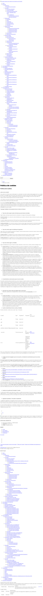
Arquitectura (5, 160)
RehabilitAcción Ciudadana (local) (13, 562)
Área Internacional (10, 37)
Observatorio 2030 (10, 41)
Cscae (4, 429)
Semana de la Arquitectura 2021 (13, 513)
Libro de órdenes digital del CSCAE (13, 527)
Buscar (1, 177)
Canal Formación (10, 138)
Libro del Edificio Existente (11, 115)
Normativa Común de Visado (10, 505)
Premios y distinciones (9, 56)
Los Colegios (5, 67)
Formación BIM (10, 144)
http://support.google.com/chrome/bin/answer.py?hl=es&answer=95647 (16, 372)
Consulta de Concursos (13, 125)
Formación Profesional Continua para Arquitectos (14, 140)
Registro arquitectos (8, 173)
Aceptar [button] (2, 591)
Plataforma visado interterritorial (10, 101)
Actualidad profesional (9, 159)
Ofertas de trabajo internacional (12, 39)
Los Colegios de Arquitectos (8, 66)
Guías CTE (9, 129)
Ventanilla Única (5, 171)
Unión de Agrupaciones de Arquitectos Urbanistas (14, 44)
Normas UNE (9, 130)
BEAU (6, 164)
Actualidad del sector (8, 161)
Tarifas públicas (10, 120)
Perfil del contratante (11, 9)
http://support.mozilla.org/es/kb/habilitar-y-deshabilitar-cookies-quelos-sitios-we (17, 369)
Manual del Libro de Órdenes (14, 528)
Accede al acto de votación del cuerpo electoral (14, 16)
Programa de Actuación (11, 6)
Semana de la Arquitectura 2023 (13, 511)
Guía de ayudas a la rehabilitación (10, 98)
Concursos (9, 123)
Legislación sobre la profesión (12, 520)
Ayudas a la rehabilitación (11, 149)
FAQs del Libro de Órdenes (14, 107)
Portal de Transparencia (7, 175)
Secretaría (6, 7)
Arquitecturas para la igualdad (14, 490)
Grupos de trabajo (10, 10)
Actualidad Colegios (8, 86)
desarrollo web (3, 447)
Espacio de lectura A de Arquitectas (15, 492)
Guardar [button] (11, 593)
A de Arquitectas (10, 45)
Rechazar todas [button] (11, 586)
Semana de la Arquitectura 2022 (13, 512)
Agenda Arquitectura (8, 68)
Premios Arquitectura (9, 162)
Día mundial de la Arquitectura (8, 73)
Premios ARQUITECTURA (11, 58)
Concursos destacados (13, 126)
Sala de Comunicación (9, 26)
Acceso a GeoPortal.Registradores (11, 117)
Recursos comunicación (11, 34)
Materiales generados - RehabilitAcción (13, 153)
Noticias (8, 27)
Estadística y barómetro (9, 71)
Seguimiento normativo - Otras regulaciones (11, 135)
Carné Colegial (9, 89)
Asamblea (8, 19)
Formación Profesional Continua (11, 552)
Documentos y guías (10, 148)
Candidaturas (11, 14)
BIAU (6, 165)
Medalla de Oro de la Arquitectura (11, 60)
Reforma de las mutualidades (9, 55)
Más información (32, 332)
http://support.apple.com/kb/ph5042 (9, 376)
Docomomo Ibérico (8, 167)
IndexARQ (8, 109)
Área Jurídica (9, 36)
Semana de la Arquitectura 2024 (13, 509)
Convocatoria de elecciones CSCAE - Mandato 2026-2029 (12, 12)
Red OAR (6, 146)
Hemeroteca (9, 33)
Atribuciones (9, 95)
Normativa (7, 127)
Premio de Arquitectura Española (13, 499)
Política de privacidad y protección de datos (8, 444)
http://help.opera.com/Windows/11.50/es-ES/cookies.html (13, 378)
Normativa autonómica (11, 128)
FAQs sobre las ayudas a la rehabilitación (14, 564)
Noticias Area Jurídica (13, 31)
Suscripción (11, 124)
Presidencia (7, 5)
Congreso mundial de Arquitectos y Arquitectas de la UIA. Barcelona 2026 (10, 169)
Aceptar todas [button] (4, 586)
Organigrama (7, 18)
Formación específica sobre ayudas (13, 555)
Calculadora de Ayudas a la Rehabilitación (12, 111)
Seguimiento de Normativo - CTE (13, 549)
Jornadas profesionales (11, 145)
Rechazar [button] (7, 591)
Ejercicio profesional (8, 88)
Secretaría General (10, 23)
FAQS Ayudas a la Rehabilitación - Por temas (14, 158)
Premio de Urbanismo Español (12, 500)
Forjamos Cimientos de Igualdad (15, 491)
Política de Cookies (20, 444)
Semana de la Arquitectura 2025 (13, 508)
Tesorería (8, 25)
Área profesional (6, 87)
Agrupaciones (9, 42)
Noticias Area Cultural (13, 29)
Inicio (4, 3)
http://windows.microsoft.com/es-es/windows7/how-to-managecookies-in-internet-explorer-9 (20, 374)
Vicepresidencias (10, 22)
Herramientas (7, 96)
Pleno (8, 20)
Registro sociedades (8, 174)
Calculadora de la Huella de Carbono (13, 533)
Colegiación (9, 94)
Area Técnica (9, 53)
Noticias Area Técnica (13, 30)
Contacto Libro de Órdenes (14, 108)
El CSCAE (4, 4)
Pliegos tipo (9, 121)
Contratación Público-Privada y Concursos (9, 119)
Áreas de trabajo (8, 35)
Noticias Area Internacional (14, 28)
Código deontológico (10, 91)
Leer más (40, 586)
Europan (6, 166)
